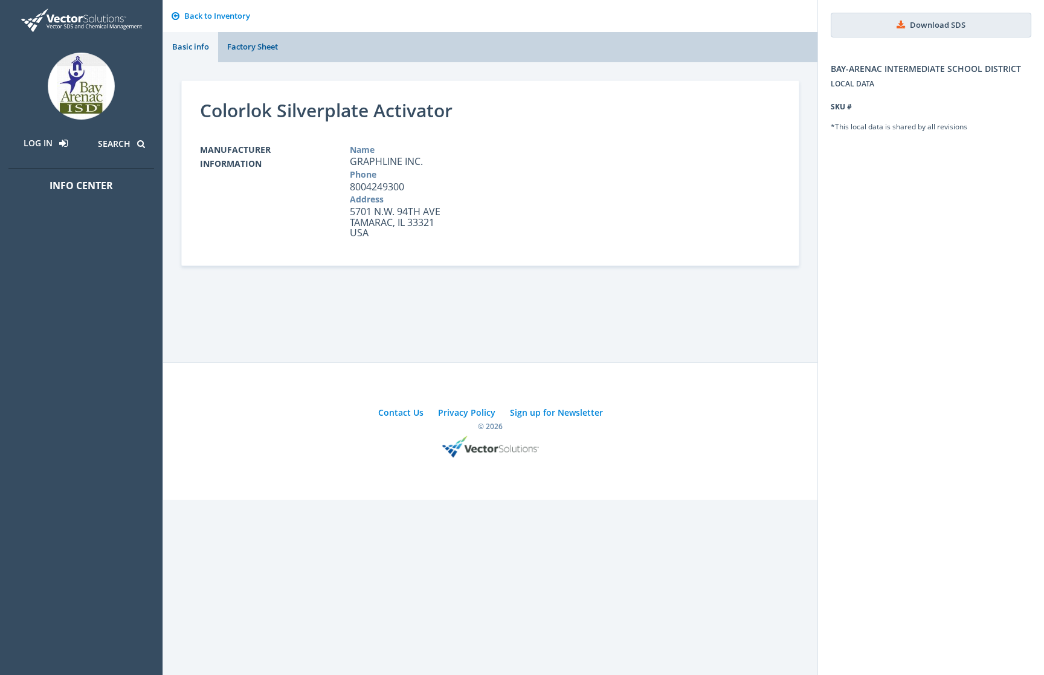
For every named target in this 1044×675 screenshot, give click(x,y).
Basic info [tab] (190, 46)
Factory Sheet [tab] (252, 46)
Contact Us (401, 412)
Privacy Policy (466, 412)
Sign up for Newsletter (556, 412)
